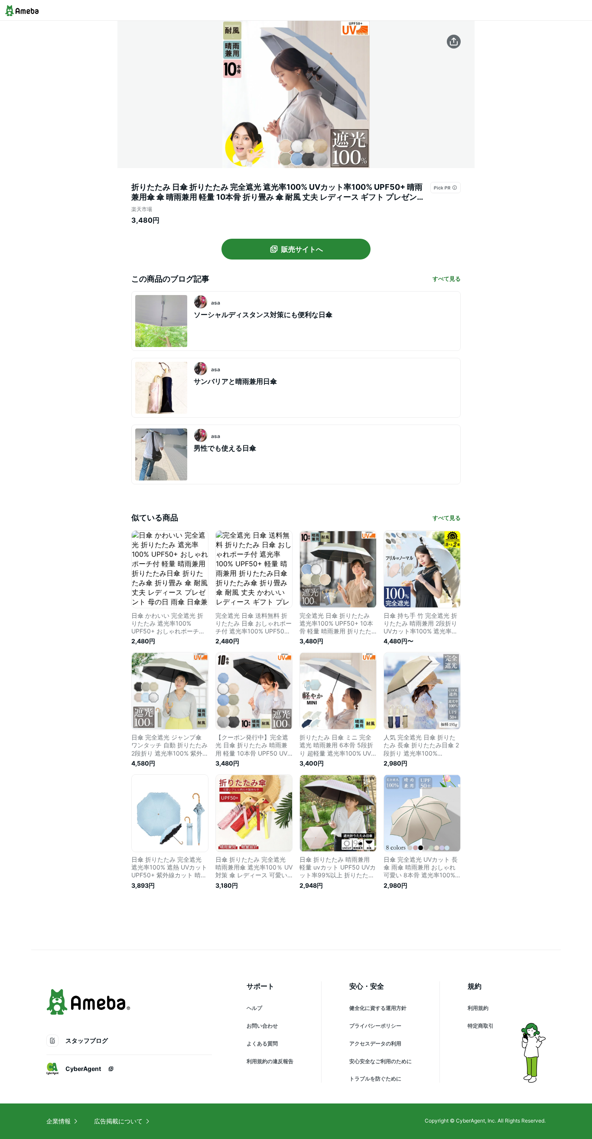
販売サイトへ (302, 249)
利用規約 (478, 1008)
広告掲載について (118, 1121)
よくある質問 (262, 1043)
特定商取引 (481, 1025)
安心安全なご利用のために (380, 1061)
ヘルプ (254, 1008)
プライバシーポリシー (375, 1025)
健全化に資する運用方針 (378, 1008)
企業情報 (58, 1121)
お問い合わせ (262, 1025)
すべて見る (447, 278)
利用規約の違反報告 (270, 1061)
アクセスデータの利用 (375, 1043)
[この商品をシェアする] (454, 42)
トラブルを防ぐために (375, 1078)
